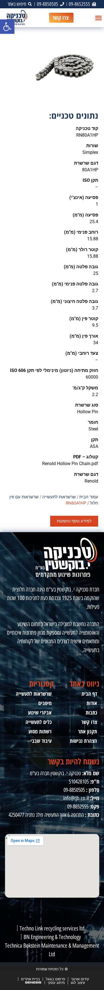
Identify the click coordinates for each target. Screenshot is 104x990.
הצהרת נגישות (83, 740)
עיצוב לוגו (78, 982)
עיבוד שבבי (41, 740)
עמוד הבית (88, 496)
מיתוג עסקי (56, 982)
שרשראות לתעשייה (59, 496)
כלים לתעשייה (39, 722)
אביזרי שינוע (40, 712)
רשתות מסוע (40, 731)
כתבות (91, 712)
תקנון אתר (87, 731)
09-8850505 (74, 790)
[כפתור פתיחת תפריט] (98, 17)
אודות (92, 703)
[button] (7, 26)
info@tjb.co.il (76, 798)
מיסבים (45, 703)
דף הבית (89, 693)
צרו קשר (89, 722)
